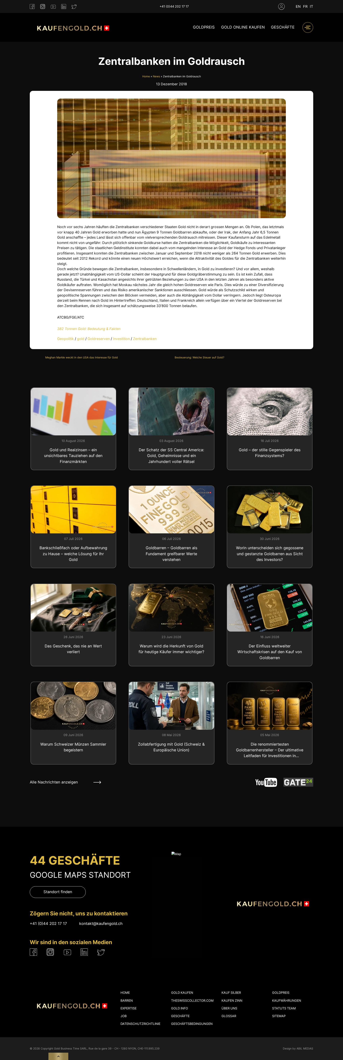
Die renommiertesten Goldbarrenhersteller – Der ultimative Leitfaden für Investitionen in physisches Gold (269, 750)
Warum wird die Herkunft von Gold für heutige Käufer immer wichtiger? (171, 649)
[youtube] (53, 6)
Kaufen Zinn (232, 1000)
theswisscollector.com (192, 1000)
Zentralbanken (145, 339)
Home (146, 76)
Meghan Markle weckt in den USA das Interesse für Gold (81, 357)
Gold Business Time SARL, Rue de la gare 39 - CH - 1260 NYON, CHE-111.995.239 (107, 1048)
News (156, 76)
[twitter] (74, 6)
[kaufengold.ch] (71, 27)
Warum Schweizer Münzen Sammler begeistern (73, 747)
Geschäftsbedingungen (192, 1024)
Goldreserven (99, 339)
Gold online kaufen (243, 27)
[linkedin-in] (63, 6)
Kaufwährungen (286, 1000)
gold (80, 339)
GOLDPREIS (204, 27)
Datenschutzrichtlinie (140, 1024)
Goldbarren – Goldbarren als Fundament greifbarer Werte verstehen (171, 553)
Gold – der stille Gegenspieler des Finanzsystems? (270, 452)
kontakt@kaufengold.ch (101, 923)
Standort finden (57, 892)
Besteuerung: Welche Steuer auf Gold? (199, 357)
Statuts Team (284, 1008)
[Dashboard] (281, 6)
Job (123, 1016)
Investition (121, 339)
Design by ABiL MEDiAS (298, 1048)
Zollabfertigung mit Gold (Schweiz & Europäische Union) (171, 747)
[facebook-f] (32, 6)
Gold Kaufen (182, 993)
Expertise (128, 1008)
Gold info (179, 1008)
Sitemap (279, 1016)
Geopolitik (65, 339)
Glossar (229, 1016)
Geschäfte (283, 27)
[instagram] (42, 6)
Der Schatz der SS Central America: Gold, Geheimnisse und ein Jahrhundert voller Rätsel (171, 455)
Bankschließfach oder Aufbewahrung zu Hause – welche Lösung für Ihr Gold (73, 553)
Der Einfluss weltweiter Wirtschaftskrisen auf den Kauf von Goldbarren (269, 652)
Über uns (229, 1008)
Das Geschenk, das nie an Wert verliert (73, 649)
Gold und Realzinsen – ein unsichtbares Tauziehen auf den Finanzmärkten (73, 455)
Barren (126, 1000)
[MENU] (307, 27)
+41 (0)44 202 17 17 (174, 6)
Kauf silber (231, 993)
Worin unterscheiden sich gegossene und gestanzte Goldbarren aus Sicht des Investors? (269, 553)
